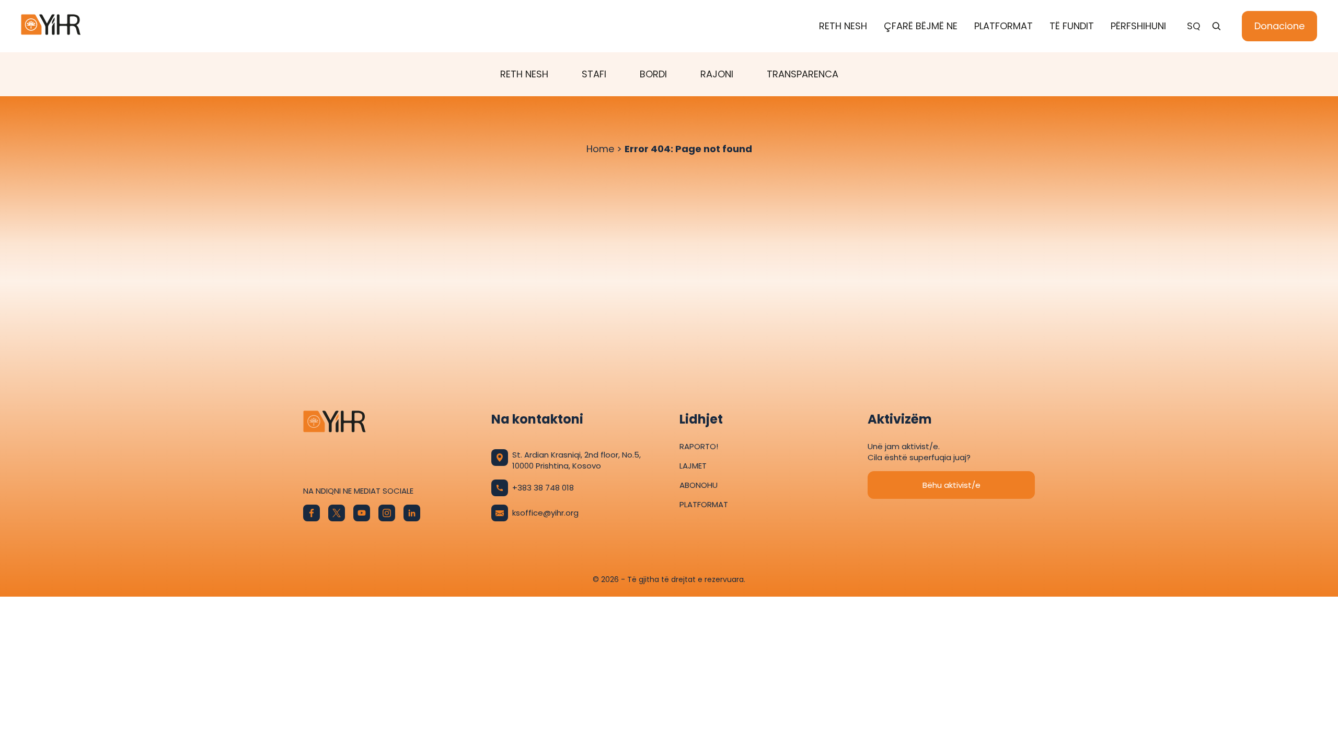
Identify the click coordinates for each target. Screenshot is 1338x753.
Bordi (653, 74)
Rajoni (716, 74)
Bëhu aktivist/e (951, 485)
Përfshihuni (1138, 25)
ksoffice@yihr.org (545, 512)
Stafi (594, 74)
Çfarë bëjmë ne (921, 25)
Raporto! (698, 446)
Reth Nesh (843, 25)
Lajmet (693, 465)
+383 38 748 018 (543, 487)
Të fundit (1071, 25)
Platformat (1003, 25)
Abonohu (698, 485)
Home (600, 148)
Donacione (1279, 25)
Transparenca (802, 74)
